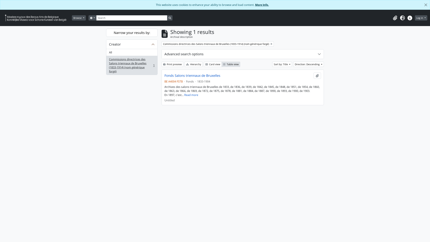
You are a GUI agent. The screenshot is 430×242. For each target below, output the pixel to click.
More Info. (262, 5)
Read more (191, 95)
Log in (420, 17)
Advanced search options (184, 54)
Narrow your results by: (132, 32)
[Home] (37, 18)
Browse (77, 17)
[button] (395, 18)
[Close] (426, 5)
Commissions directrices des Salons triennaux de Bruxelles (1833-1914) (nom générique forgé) (132, 65)
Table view (232, 64)
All (110, 52)
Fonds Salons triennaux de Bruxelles (192, 76)
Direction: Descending (307, 64)
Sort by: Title (281, 64)
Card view (214, 64)
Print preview (174, 64)
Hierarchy (195, 64)
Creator (115, 44)
